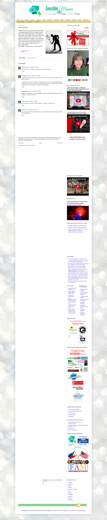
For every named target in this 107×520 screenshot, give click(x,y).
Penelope (24, 75)
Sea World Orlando (82, 303)
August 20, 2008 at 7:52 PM (31, 109)
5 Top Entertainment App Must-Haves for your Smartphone (72, 300)
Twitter (69, 485)
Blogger (84, 510)
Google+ (70, 482)
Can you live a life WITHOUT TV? (72, 289)
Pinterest (70, 487)
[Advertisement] (78, 244)
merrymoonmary (72, 510)
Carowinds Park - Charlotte (84, 290)
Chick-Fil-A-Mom (72, 414)
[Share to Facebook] (23, 58)
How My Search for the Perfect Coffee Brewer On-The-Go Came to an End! (77, 267)
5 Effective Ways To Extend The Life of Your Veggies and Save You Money (78, 230)
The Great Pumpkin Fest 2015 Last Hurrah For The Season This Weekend (78, 261)
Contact (70, 492)
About (69, 491)
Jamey (23, 67)
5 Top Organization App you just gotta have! (72, 305)
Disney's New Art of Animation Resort (84, 293)
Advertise (70, 498)
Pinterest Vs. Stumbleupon (71, 296)
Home (40, 143)
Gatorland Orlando (82, 310)
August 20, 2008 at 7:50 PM (31, 101)
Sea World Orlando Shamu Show (84, 306)
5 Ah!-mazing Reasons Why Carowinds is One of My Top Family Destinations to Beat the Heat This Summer (78, 278)
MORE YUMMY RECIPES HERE (75, 232)
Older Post (59, 143)
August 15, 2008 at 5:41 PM (34, 91)
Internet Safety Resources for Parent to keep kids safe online (71, 311)
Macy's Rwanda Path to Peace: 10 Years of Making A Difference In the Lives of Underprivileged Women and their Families (78, 271)
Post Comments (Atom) (30, 145)
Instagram (70, 484)
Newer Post (21, 143)
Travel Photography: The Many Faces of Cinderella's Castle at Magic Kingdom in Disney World (77, 203)
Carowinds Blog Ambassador (75, 411)
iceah (23, 101)
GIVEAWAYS (37, 21)
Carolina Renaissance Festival (83, 314)
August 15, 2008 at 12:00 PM (33, 75)
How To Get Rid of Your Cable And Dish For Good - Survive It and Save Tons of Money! (78, 274)
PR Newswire (71, 428)
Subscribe (70, 496)
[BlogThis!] (21, 58)
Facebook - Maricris (72, 489)
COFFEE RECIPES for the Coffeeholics (77, 225)
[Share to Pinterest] (25, 58)
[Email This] (19, 58)
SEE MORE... (71, 416)
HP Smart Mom (71, 412)
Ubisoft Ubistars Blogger (73, 409)
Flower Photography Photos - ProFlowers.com (75, 423)
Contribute (70, 499)
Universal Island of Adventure (84, 300)
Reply (23, 71)
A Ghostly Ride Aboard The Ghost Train (77, 259)
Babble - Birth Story (72, 430)
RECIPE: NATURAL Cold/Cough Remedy (77, 227)
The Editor (70, 494)
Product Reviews (29, 21)
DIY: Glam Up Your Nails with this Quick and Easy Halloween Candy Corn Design (78, 264)
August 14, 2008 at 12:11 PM (32, 67)
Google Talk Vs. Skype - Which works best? (71, 292)
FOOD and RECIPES (21, 21)
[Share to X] (22, 58)
